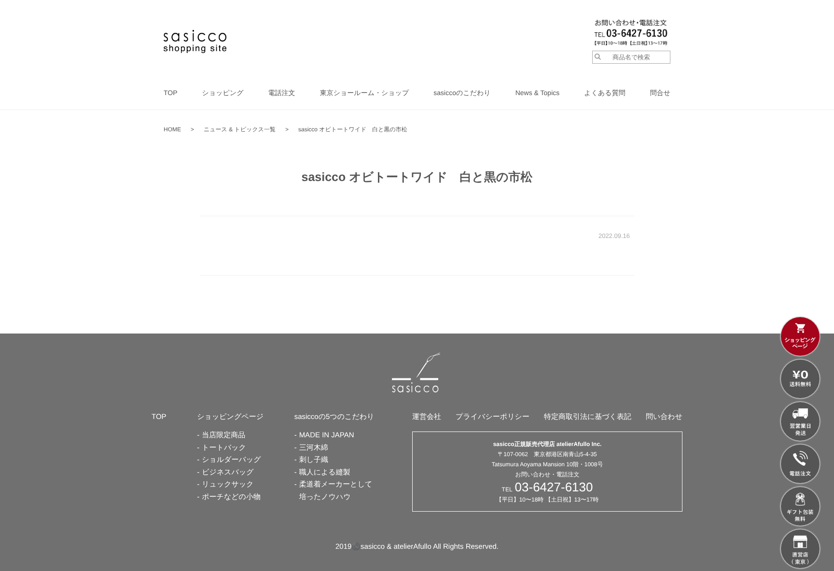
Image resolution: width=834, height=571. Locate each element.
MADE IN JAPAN (326, 435)
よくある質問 (604, 93)
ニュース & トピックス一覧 (240, 129)
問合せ (660, 93)
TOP (171, 93)
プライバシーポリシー (492, 417)
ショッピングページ (230, 417)
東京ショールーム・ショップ (364, 93)
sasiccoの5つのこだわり (334, 417)
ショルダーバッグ (231, 460)
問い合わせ (664, 417)
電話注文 (281, 93)
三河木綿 (313, 448)
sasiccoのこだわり (461, 93)
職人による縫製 (324, 472)
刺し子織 (313, 460)
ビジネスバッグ (227, 472)
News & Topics (537, 93)
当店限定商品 (223, 435)
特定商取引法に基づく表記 (587, 417)
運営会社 (426, 417)
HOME (172, 129)
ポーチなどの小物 (231, 497)
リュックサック (227, 484)
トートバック (224, 448)
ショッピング (223, 93)
